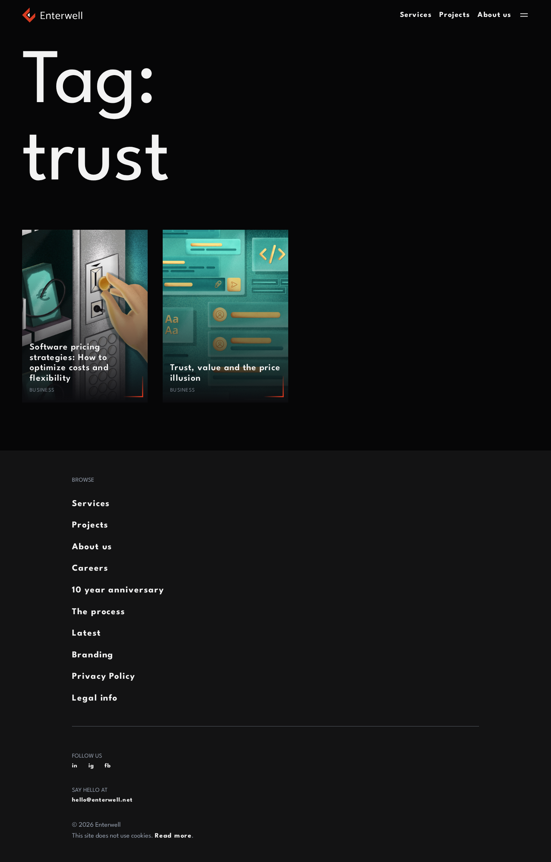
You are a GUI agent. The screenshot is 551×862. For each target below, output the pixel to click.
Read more (173, 836)
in (75, 766)
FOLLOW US (87, 756)
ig (91, 766)
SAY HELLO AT (90, 790)
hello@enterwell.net (102, 800)
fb (108, 766)
